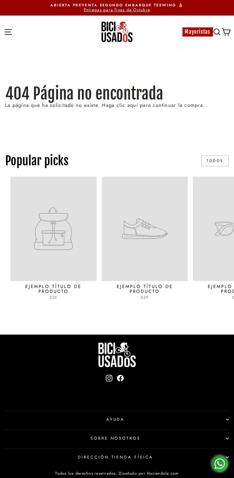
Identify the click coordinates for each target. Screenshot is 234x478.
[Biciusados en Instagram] (109, 388)
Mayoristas (197, 32)
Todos (215, 160)
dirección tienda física (115, 457)
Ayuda (115, 419)
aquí (132, 105)
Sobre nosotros (115, 438)
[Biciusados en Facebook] (120, 388)
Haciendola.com (163, 473)
